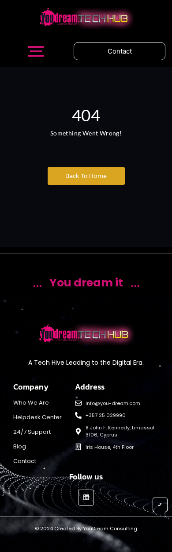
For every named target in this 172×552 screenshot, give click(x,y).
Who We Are (31, 402)
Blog (19, 446)
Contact (24, 461)
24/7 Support (32, 432)
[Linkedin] (86, 498)
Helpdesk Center (37, 417)
